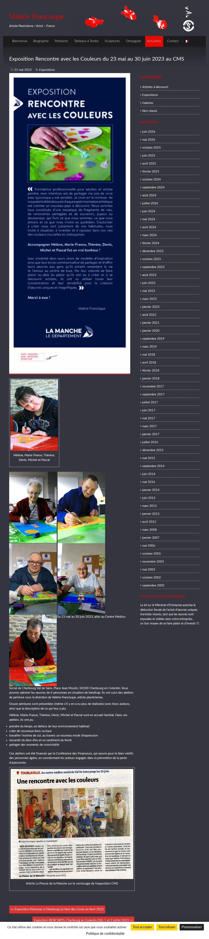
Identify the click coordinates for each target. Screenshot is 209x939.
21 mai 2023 (23, 69)
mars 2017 (149, 426)
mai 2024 (148, 219)
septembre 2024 (153, 187)
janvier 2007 (150, 537)
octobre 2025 (151, 147)
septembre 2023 (153, 267)
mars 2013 (149, 505)
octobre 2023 (151, 259)
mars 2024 (149, 235)
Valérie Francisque (36, 16)
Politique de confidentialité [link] (105, 933)
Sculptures (112, 41)
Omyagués (133, 41)
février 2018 (150, 370)
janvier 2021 (150, 322)
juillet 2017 (150, 402)
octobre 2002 (151, 577)
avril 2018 (149, 362)
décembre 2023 (152, 251)
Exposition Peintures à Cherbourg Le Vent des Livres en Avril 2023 (57, 909)
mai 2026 (148, 139)
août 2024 (149, 195)
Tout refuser (166, 927)
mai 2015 (148, 458)
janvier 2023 (150, 306)
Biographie (41, 41)
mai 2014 (148, 482)
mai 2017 (148, 418)
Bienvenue (19, 41)
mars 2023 (149, 298)
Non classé (149, 110)
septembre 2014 (153, 466)
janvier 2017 (150, 434)
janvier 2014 (150, 490)
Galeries (147, 103)
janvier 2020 (150, 330)
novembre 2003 (153, 561)
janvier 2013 (150, 513)
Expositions (47, 69)
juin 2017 (148, 410)
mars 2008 (149, 529)
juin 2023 (148, 283)
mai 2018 (148, 354)
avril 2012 (149, 521)
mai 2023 (148, 291)
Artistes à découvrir (155, 87)
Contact (172, 41)
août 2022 (149, 314)
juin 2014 (148, 474)
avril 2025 (149, 163)
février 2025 (150, 171)
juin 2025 (148, 155)
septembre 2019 (153, 338)
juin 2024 (148, 211)
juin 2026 (148, 131)
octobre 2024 (151, 179)
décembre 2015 (152, 450)
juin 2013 (148, 498)
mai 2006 (148, 545)
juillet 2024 (150, 203)
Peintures (61, 41)
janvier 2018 (150, 378)
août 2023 (149, 275)
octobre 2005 (151, 553)
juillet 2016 (150, 442)
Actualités (154, 41)
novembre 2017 (153, 386)
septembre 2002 (153, 585)
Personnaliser (192, 927)
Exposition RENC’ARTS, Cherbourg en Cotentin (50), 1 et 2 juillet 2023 (83, 920)
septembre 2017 (153, 394)
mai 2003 (148, 569)
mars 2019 (149, 346)
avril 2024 (149, 227)
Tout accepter (142, 927)
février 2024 (150, 243)
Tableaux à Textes (86, 41)
